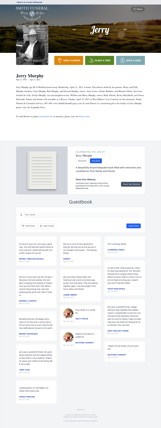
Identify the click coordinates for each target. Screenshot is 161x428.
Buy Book (96, 161)
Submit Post (134, 226)
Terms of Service (87, 417)
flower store (84, 116)
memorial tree (46, 116)
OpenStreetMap (83, 421)
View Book (82, 161)
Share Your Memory (131, 184)
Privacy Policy (73, 417)
